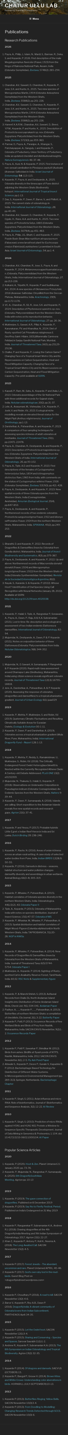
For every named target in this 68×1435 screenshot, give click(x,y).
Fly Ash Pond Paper (38, 1060)
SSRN (41, 375)
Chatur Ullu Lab (31, 5)
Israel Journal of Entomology (26, 250)
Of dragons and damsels (38, 1368)
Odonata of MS (43, 916)
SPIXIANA (38, 524)
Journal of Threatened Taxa (32, 438)
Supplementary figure (44, 979)
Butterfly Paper (51, 1017)
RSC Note (23, 979)
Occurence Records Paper (21, 1033)
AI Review (48, 1106)
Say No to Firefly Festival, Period (42, 1206)
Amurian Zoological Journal (33, 501)
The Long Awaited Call (25, 1245)
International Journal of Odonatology (37, 629)
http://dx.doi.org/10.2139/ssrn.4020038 (27, 599)
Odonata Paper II (30, 904)
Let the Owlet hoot (35, 1329)
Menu (36, 18)
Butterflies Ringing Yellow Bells (42, 1399)
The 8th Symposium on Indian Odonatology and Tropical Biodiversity (33, 1349)
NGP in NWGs (16, 936)
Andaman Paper (48, 1005)
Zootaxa (34, 70)
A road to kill (46, 1294)
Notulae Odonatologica (17, 649)
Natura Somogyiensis (17, 160)
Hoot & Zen (32, 1164)
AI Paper (44, 1137)
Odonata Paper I (21, 967)
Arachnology (42, 297)
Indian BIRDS (45, 858)
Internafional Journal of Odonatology (31, 207)
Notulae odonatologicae (24, 402)
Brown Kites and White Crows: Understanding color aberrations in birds (33, 1380)
